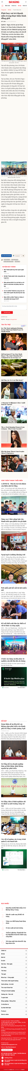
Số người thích (14, 319)
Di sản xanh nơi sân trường (14, 928)
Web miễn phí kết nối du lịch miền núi (14, 589)
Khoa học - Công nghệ (7, 977)
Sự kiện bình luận (6, 1007)
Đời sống (3, 967)
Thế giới (3, 974)
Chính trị (14, 5)
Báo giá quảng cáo (7, 1050)
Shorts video (5, 1014)
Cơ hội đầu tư (5, 1004)
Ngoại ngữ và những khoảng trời (13, 555)
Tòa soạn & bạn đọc (7, 987)
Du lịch (3, 960)
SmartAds (6, 687)
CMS (11, 1069)
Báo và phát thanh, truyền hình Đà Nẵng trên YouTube (16, 1064)
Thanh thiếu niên (17, 9)
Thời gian (8, 319)
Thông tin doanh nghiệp (8, 991)
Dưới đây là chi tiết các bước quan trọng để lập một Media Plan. (13, 664)
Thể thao (3, 970)
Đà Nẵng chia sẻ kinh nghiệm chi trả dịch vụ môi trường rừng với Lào (13, 803)
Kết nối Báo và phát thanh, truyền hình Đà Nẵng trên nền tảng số (13, 1054)
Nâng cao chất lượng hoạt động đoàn (16, 922)
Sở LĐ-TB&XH (7, 259)
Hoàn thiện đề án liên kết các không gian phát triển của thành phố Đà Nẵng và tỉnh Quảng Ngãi (13, 726)
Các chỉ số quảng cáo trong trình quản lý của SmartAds (13, 840)
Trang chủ (3, 9)
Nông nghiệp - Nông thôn (8, 1001)
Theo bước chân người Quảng (9, 980)
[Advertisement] (14, 239)
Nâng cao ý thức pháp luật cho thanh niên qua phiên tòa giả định (13, 520)
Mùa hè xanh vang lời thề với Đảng (15, 915)
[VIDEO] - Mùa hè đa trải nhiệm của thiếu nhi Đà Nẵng (13, 485)
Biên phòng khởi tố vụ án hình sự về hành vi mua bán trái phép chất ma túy (14, 284)
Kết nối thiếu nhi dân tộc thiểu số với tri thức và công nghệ (13, 624)
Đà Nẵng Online (8, 1057)
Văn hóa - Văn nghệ (6, 964)
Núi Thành (17, 261)
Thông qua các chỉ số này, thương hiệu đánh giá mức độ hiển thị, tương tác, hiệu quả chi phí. (13, 845)
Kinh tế (25, 5)
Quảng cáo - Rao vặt (7, 994)
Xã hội (19, 5)
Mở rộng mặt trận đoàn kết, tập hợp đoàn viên (16, 942)
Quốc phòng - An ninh (7, 984)
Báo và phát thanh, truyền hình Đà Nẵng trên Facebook (16, 1061)
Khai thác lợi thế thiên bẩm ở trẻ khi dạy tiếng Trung (16, 909)
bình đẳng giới (15, 259)
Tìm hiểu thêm (21, 687)
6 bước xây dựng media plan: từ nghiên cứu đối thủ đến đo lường (13, 660)
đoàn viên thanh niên (8, 261)
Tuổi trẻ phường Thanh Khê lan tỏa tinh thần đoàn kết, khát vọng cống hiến (16, 934)
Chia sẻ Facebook (7, 255)
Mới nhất (7, 5)
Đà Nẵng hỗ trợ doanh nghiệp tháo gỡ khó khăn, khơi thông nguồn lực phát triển (12, 766)
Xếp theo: (3, 319)
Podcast (3, 1011)
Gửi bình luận (7, 312)
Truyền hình (4, 997)
